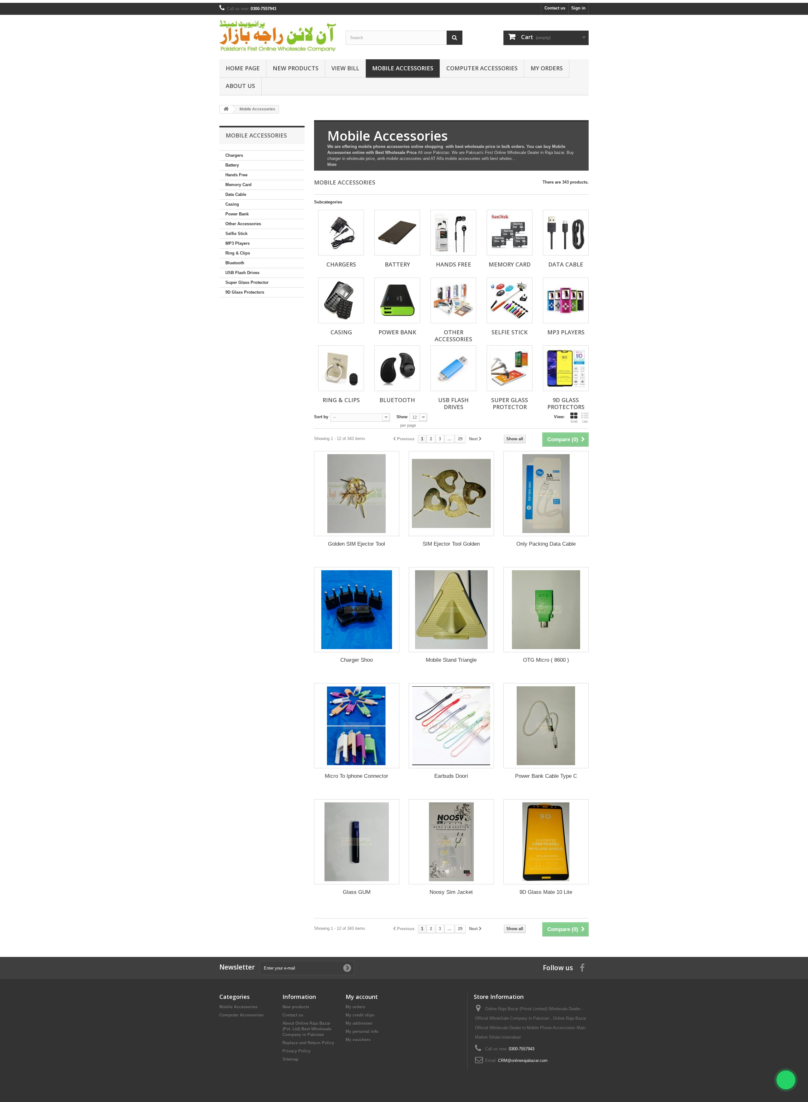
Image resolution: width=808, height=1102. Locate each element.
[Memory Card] (509, 232)
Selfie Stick (236, 233)
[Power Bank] (397, 300)
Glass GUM (357, 892)
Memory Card (238, 184)
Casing (232, 204)
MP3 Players (237, 243)
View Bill (345, 68)
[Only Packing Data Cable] (546, 493)
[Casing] (341, 300)
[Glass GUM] (356, 841)
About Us (240, 86)
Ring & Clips (237, 253)
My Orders (547, 68)
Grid (574, 421)
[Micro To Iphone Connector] (356, 725)
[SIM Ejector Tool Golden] (451, 493)
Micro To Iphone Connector (356, 776)
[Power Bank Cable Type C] (546, 725)
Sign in (578, 8)
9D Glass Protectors (244, 292)
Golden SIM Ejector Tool (356, 544)
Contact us (554, 8)
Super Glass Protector (247, 282)
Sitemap (290, 1059)
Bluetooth (234, 263)
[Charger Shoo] (356, 609)
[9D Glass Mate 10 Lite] (546, 841)
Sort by (321, 416)
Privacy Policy (296, 1051)
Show (401, 416)
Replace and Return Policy (308, 1042)
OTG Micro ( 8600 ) (546, 660)
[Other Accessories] (453, 300)
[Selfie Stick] (509, 300)
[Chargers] (341, 232)
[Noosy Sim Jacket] (451, 841)
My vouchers (358, 1039)
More (331, 164)
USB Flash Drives (242, 272)
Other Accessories (243, 223)
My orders (355, 1007)
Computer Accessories (482, 68)
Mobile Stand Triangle (451, 660)
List (585, 421)
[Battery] (397, 232)
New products (295, 1007)
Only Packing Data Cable (546, 544)
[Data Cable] (566, 232)
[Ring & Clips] (341, 368)
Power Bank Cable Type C (546, 776)
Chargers (234, 155)
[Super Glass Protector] (509, 368)
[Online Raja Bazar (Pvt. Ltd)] (277, 35)
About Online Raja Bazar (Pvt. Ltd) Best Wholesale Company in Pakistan (306, 1029)
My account (362, 996)
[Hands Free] (453, 232)
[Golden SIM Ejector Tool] (356, 493)
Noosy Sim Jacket (451, 892)
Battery (232, 165)
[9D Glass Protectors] (566, 368)
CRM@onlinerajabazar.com (523, 1060)
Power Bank (237, 214)
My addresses (359, 1023)
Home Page (243, 68)
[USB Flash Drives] (453, 368)
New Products (295, 68)
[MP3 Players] (566, 300)
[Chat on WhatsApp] (785, 1079)
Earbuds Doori (451, 776)
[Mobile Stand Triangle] (451, 609)
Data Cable (235, 194)
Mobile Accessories (402, 68)
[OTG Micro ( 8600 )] (546, 609)
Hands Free (236, 175)
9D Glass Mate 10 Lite (546, 892)
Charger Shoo (356, 660)
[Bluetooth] (397, 368)
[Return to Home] (226, 109)
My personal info (362, 1031)
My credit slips (360, 1015)
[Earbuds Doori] (451, 725)
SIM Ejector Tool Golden (451, 544)
